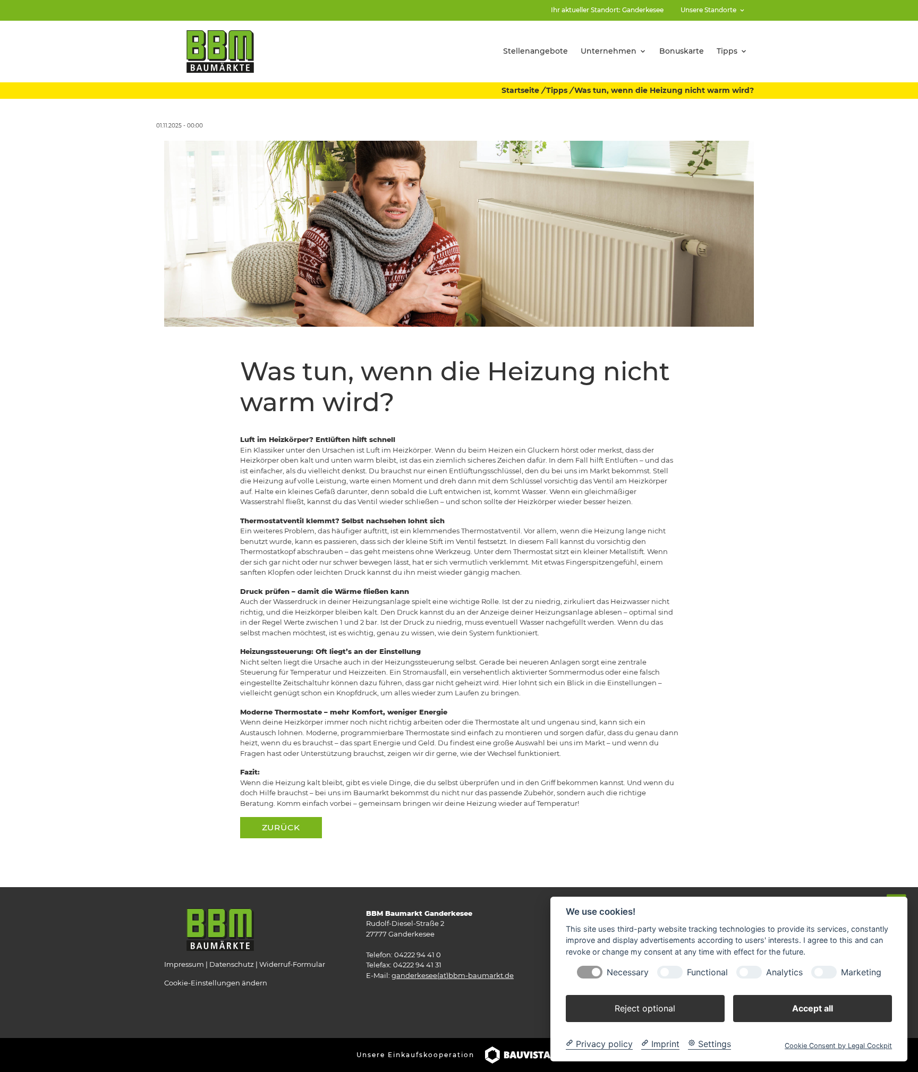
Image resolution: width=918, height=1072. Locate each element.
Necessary (628, 972)
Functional (707, 972)
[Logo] (220, 50)
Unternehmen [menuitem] (608, 51)
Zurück (281, 827)
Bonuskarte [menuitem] (681, 51)
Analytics (784, 972)
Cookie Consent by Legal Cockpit (838, 1045)
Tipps (556, 90)
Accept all (812, 1007)
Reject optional (645, 1007)
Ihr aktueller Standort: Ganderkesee (607, 10)
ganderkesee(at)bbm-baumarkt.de (453, 975)
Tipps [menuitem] (727, 51)
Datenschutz (231, 964)
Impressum (184, 964)
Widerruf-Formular (292, 964)
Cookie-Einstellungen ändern (215, 983)
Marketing (861, 972)
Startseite (520, 90)
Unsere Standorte (708, 10)
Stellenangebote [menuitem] (535, 51)
